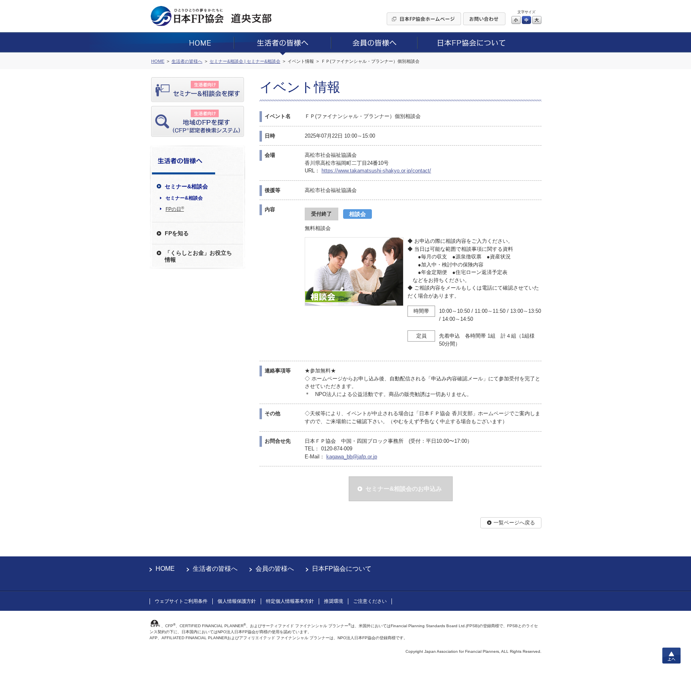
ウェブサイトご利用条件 (181, 601)
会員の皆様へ (275, 568)
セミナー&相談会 (184, 198)
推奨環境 (333, 601)
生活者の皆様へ (215, 568)
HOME (165, 568)
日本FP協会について (341, 568)
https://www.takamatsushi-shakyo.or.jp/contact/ (376, 171)
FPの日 (175, 209)
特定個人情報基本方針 (290, 601)
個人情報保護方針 (237, 601)
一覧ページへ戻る (514, 523)
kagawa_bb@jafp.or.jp (351, 457)
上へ (671, 655)
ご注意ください (370, 601)
